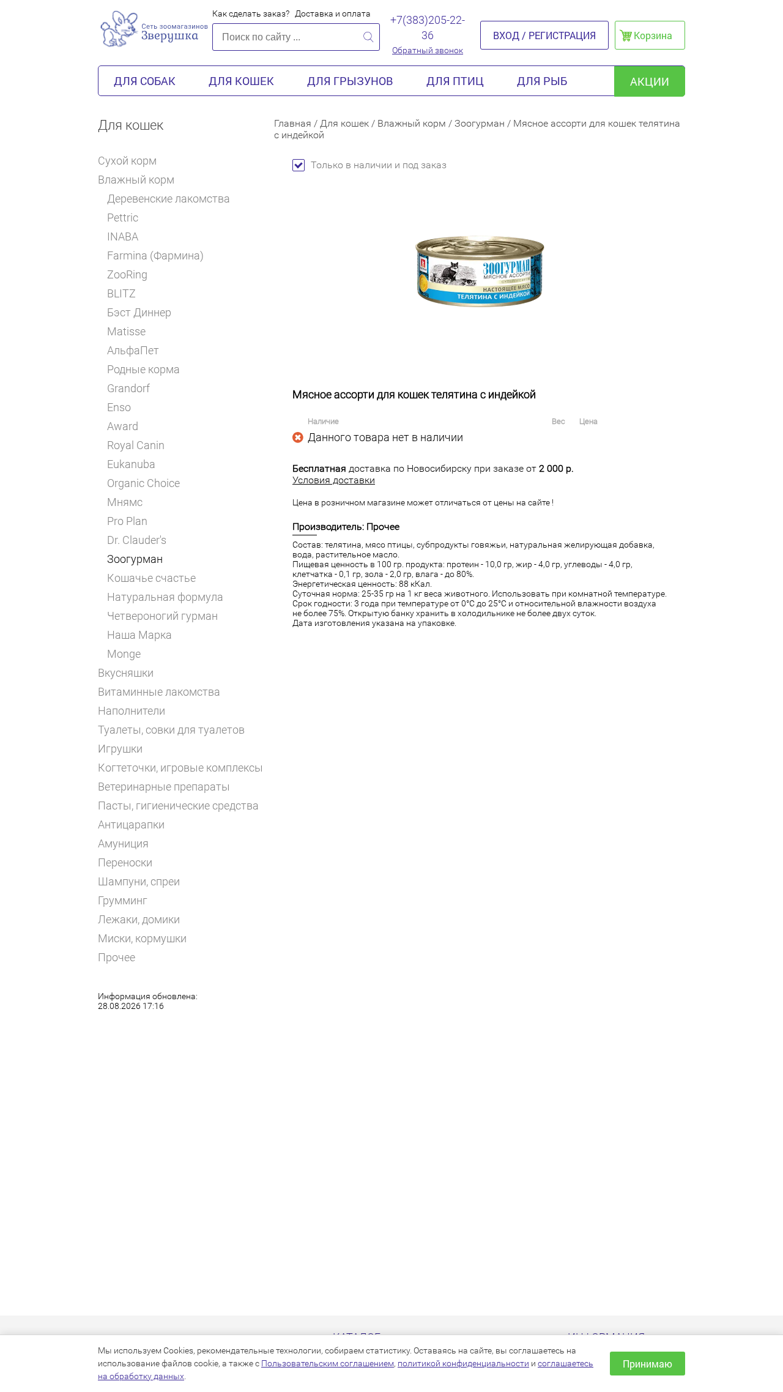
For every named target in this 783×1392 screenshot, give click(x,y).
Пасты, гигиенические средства (178, 805)
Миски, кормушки (142, 938)
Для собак (145, 80)
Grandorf (128, 388)
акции (649, 81)
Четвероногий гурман (162, 615)
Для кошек (241, 80)
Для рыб (542, 80)
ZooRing (127, 274)
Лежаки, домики (139, 919)
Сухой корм (127, 160)
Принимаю (647, 1363)
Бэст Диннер (139, 312)
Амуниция (123, 843)
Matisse (126, 331)
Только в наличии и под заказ (379, 165)
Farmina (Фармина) (155, 255)
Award (122, 426)
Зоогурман (135, 559)
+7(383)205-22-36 (427, 27)
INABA (122, 236)
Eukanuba (131, 464)
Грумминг (122, 900)
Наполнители (131, 710)
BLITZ (121, 293)
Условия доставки (333, 480)
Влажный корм (136, 179)
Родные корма (143, 369)
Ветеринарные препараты (164, 786)
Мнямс (125, 502)
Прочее (116, 957)
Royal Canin (136, 445)
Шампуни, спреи (139, 881)
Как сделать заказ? (250, 13)
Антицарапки (131, 824)
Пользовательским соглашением (327, 1363)
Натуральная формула (165, 596)
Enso (119, 407)
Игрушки (120, 748)
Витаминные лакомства (159, 691)
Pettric (122, 217)
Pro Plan (127, 521)
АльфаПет (133, 350)
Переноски (125, 862)
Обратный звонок (427, 50)
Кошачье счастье (151, 577)
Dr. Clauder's (136, 540)
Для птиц (455, 80)
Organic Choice (143, 483)
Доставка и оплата (333, 13)
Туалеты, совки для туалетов (171, 729)
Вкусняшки (126, 672)
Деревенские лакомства (168, 198)
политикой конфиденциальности (463, 1363)
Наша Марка (139, 634)
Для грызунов (350, 80)
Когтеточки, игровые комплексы (180, 767)
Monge (124, 653)
